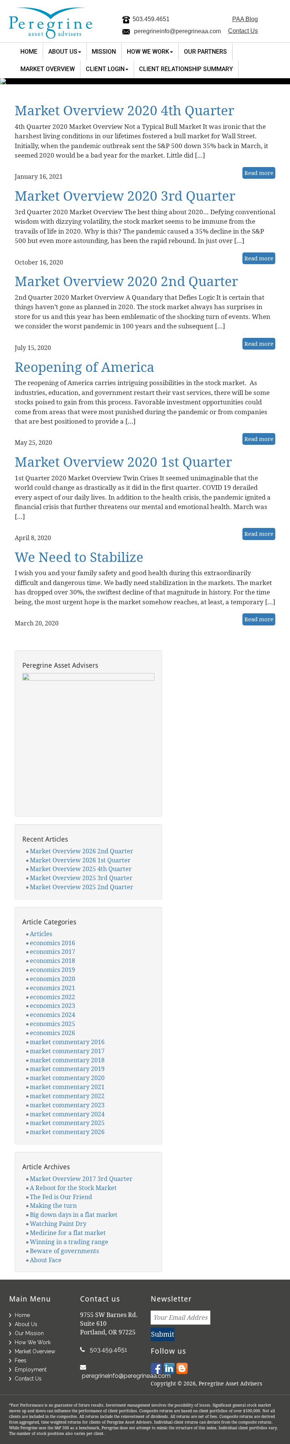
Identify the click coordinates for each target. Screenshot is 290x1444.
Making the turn (53, 1205)
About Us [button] (62, 51)
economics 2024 (52, 1015)
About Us (26, 1324)
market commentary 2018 (67, 1060)
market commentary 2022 (67, 1096)
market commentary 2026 (67, 1132)
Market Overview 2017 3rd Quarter (81, 1179)
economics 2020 (52, 979)
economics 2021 (52, 988)
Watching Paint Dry (58, 1224)
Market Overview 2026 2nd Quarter (81, 851)
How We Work (33, 1342)
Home (28, 51)
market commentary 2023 (67, 1105)
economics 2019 (52, 970)
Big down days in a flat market (73, 1214)
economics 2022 (52, 997)
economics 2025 (52, 1024)
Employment (30, 1370)
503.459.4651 (151, 19)
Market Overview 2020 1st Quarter (123, 461)
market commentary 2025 (67, 1123)
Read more (258, 172)
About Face (46, 1260)
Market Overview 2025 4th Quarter (81, 869)
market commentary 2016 (67, 1042)
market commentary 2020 (67, 1078)
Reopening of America (84, 367)
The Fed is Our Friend (61, 1197)
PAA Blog (245, 19)
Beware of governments (64, 1251)
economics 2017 (52, 951)
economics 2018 (52, 960)
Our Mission (29, 1333)
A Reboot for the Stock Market (73, 1188)
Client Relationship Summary (186, 69)
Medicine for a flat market (68, 1233)
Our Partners (205, 51)
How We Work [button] (148, 51)
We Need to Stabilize (79, 557)
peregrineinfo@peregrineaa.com (177, 31)
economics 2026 (52, 1033)
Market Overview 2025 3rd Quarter (81, 878)
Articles (41, 934)
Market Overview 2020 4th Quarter (124, 110)
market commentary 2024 (67, 1114)
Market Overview (47, 69)
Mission (104, 51)
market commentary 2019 (67, 1069)
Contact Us (243, 31)
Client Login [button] (105, 69)
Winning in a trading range (69, 1242)
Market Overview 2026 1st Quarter (80, 860)
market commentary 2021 (67, 1087)
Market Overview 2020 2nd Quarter (126, 281)
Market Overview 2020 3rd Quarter (125, 195)
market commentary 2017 (67, 1051)
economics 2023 (52, 1005)
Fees (20, 1360)
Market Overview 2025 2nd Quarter (81, 887)
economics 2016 (52, 943)
